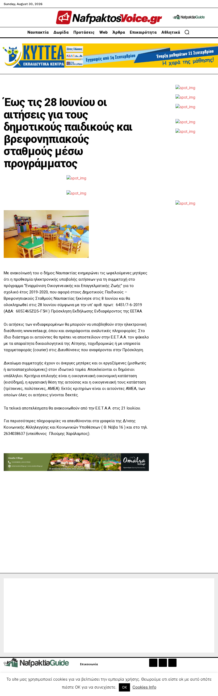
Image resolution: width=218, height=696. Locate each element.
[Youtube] (172, 663)
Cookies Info (144, 687)
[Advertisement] (185, 169)
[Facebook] (153, 663)
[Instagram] (163, 663)
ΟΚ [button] (124, 687)
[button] (187, 32)
